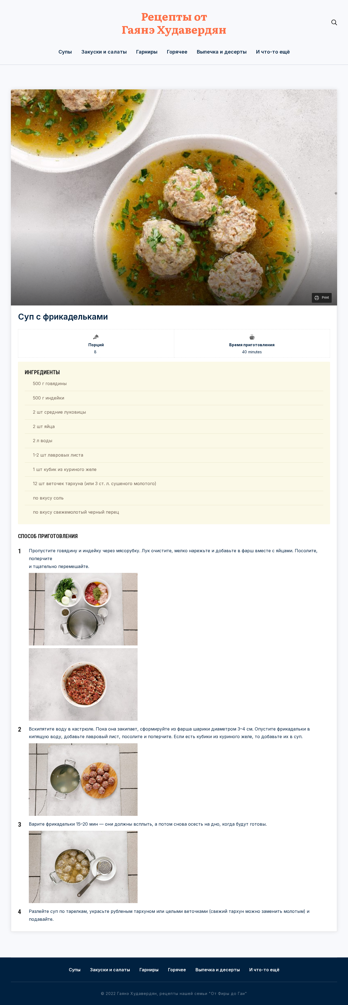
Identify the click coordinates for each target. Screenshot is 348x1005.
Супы (65, 52)
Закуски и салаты (104, 52)
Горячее (177, 52)
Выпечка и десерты (222, 52)
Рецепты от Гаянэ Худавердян (174, 22)
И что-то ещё (273, 52)
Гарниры (146, 52)
